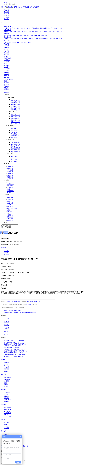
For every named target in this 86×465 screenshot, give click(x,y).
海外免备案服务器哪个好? (11, 342)
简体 (5, 2)
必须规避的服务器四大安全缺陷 (13, 353)
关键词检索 (34, 305)
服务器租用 (10, 302)
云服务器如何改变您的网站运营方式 (15, 344)
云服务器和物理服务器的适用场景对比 (15, 351)
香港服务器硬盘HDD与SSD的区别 (14, 340)
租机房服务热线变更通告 (11, 347)
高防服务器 (17, 302)
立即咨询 (3, 247)
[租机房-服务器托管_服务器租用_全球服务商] (6, 7)
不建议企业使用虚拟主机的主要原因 (15, 349)
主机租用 (28, 305)
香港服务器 (37, 302)
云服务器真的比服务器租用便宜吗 (14, 356)
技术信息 (6, 252)
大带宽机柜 (30, 302)
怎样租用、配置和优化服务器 (13, 345)
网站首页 (6, 92)
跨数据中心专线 (7, 305)
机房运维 (6, 254)
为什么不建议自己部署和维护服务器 (15, 354)
